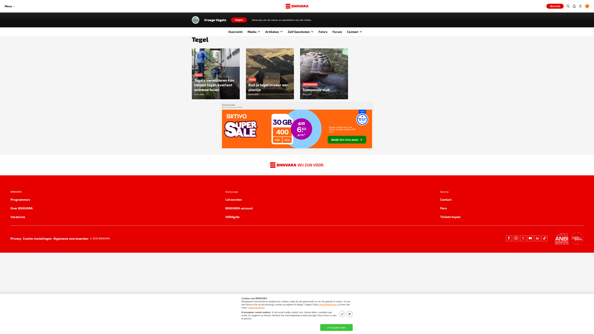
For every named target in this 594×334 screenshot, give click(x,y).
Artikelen (272, 32)
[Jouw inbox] (574, 6)
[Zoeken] (568, 6)
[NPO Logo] (587, 6)
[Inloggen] (580, 6)
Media (252, 32)
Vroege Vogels (215, 20)
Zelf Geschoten (299, 32)
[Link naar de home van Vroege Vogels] (195, 20)
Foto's (323, 32)
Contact (352, 32)
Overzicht (235, 32)
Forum (337, 32)
